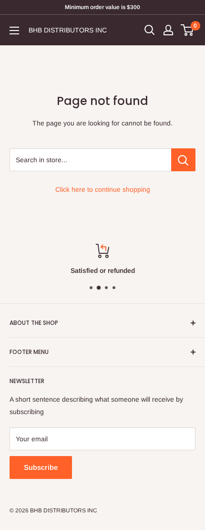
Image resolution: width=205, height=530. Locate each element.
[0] (188, 30)
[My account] (168, 30)
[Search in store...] (183, 159)
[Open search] (149, 30)
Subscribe (41, 467)
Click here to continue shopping (102, 189)
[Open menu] (14, 30)
